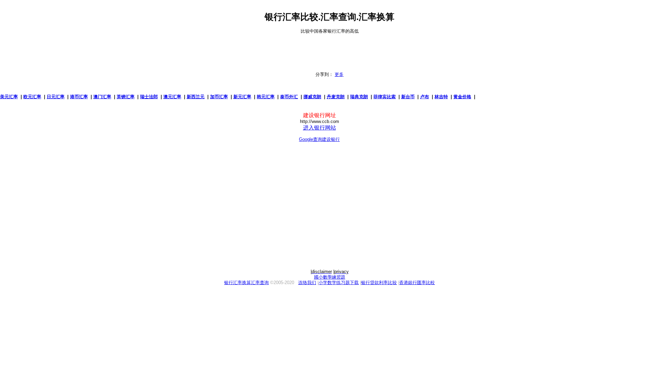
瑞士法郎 (149, 96)
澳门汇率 (102, 96)
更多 (339, 74)
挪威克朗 (312, 96)
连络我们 (307, 282)
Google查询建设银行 (319, 139)
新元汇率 (242, 96)
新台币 (408, 96)
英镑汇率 (126, 96)
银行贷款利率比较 (379, 282)
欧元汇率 (32, 96)
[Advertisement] (329, 49)
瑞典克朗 (359, 96)
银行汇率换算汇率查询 (246, 282)
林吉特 (441, 96)
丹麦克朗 (336, 96)
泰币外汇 (289, 96)
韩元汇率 (266, 96)
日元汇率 (56, 96)
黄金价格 (462, 96)
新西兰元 (196, 96)
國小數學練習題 (329, 277)
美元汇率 (9, 96)
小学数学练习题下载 (339, 282)
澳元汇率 (172, 96)
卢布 (424, 96)
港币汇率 (79, 96)
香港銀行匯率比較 (417, 282)
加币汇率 (219, 96)
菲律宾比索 (384, 96)
